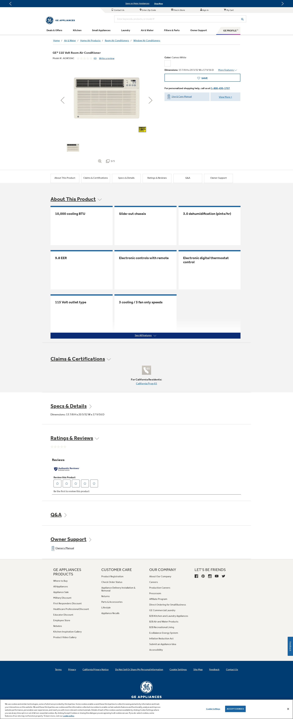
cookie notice (68, 716)
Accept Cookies (235, 709)
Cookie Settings (213, 709)
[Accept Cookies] (288, 709)
